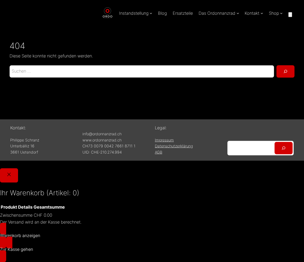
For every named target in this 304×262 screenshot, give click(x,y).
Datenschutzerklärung (174, 146)
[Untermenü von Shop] (281, 13)
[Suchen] (284, 148)
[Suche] (285, 71)
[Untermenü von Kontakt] (262, 13)
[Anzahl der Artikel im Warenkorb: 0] (290, 14)
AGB (158, 152)
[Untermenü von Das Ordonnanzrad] (238, 13)
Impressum (164, 140)
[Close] (9, 175)
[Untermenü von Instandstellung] (151, 13)
